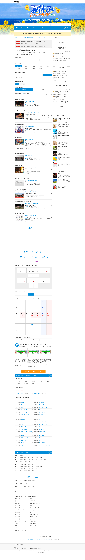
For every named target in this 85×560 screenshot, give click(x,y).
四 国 (16, 470)
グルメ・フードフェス (19, 505)
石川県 (21, 462)
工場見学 (16, 523)
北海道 (28, 25)
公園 (16, 527)
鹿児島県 (33, 68)
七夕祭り (28, 75)
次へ (35, 228)
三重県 (29, 464)
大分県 (19, 68)
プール (54, 28)
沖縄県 (40, 68)
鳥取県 (33, 468)
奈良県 (33, 466)
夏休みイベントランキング (35, 490)
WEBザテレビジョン (26, 548)
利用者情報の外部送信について (61, 550)
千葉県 (29, 459)
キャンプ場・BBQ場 (34, 514)
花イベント (32, 509)
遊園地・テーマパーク (34, 516)
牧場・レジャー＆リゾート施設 (20, 530)
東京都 (21, 459)
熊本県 (40, 381)
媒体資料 (46, 550)
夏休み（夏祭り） (38, 545)
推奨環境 (30, 550)
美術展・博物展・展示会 (34, 510)
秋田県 (33, 457)
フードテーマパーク (33, 528)
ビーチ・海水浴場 (18, 519)
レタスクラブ (16, 548)
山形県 (37, 457)
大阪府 (21, 466)
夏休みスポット (18, 514)
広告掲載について (50, 550)
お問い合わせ (34, 550)
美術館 (16, 525)
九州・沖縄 (58, 25)
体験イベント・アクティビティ (35, 503)
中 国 (16, 468)
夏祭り (43, 28)
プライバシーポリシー (25, 550)
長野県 (25, 461)
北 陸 (16, 462)
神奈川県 (25, 459)
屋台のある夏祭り (19, 77)
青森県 (25, 457)
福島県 (41, 457)
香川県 (21, 470)
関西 (47, 25)
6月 (21, 59)
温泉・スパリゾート (33, 519)
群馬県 (37, 459)
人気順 (42, 89)
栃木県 (41, 459)
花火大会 (33, 545)
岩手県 (29, 457)
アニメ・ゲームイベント (19, 509)
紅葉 (42, 545)
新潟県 (29, 461)
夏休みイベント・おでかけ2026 (20, 25)
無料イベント (17, 503)
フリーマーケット (18, 507)
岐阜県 (25, 464)
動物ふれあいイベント (19, 510)
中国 (52, 25)
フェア (31, 512)
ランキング (22, 393)
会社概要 (55, 550)
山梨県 (21, 461)
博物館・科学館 (33, 523)
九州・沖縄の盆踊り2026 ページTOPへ (45, 536)
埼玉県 (33, 459)
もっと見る (67, 81)
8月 (45, 59)
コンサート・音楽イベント (35, 507)
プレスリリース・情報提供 (40, 550)
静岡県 (33, 464)
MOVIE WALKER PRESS (33, 548)
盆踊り (16, 501)
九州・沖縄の (21, 399)
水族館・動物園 (18, 518)
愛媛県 (25, 470)
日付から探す (20, 27)
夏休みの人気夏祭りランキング (22, 390)
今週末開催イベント (66, 28)
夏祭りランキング (18, 490)
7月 (33, 59)
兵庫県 (29, 466)
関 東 (16, 459)
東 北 (16, 457)
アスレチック (32, 527)
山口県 (29, 468)
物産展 (31, 505)
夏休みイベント (18, 498)
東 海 (16, 464)
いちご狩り (21, 545)
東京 (36, 25)
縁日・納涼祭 (38, 75)
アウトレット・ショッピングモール (21, 521)
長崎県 (40, 66)
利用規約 (20, 550)
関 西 (16, 466)
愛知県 (21, 464)
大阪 (49, 25)
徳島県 (29, 470)
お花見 (24, 545)
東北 (31, 25)
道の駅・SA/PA (33, 525)
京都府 (25, 466)
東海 (42, 25)
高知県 (33, 470)
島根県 (37, 468)
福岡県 (26, 66)
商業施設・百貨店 (33, 521)
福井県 (29, 462)
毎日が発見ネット (40, 548)
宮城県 (21, 457)
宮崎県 (26, 68)
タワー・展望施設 (18, 528)
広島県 (21, 468)
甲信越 (39, 25)
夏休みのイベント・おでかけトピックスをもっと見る (33, 371)
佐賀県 (33, 66)
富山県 (25, 462)
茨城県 (44, 459)
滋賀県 (41, 466)
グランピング (17, 516)
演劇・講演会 (17, 512)
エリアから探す (31, 28)
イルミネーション (46, 545)
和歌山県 (37, 466)
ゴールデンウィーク (29, 545)
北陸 (44, 25)
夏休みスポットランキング (20, 491)
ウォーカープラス (16, 545)
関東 (34, 25)
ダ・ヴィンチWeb (21, 548)
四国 (54, 25)
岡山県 (25, 468)
